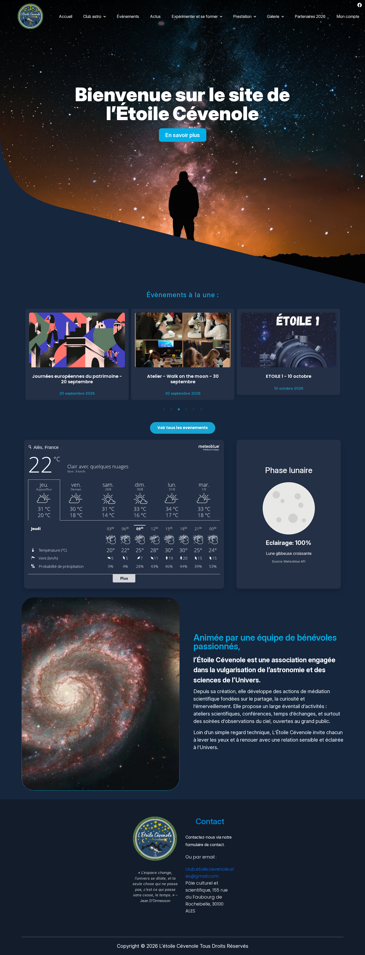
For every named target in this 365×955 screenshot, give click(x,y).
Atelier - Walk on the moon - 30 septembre (77, 379)
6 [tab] (201, 410)
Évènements (128, 16)
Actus (155, 16)
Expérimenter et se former (195, 16)
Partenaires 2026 (310, 16)
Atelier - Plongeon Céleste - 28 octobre (288, 376)
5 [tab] (194, 410)
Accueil (65, 16)
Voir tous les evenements (182, 427)
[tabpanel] (77, 354)
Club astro (92, 16)
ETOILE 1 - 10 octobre (183, 376)
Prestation (242, 16)
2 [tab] (171, 410)
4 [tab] (186, 410)
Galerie (273, 16)
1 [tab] (164, 410)
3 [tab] (179, 410)
